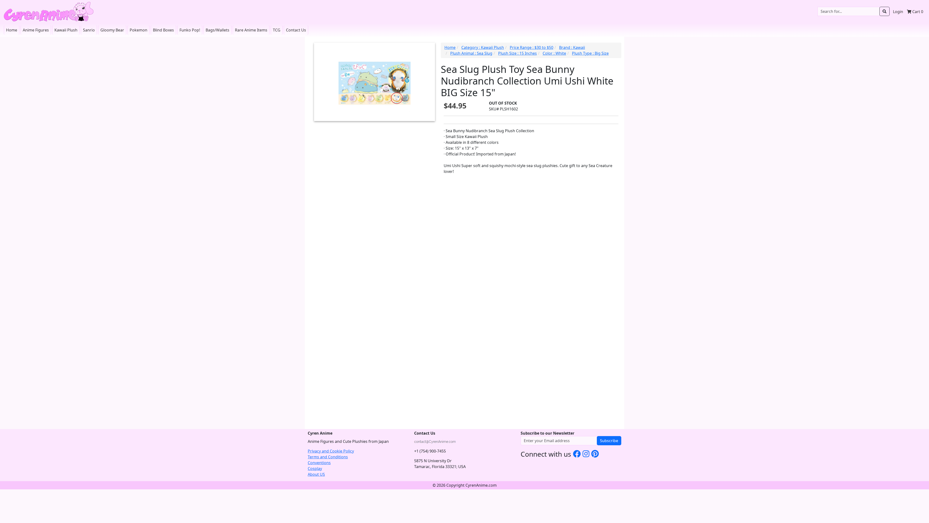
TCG (276, 30)
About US (316, 474)
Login (898, 11)
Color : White (554, 53)
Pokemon (138, 30)
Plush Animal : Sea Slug (471, 53)
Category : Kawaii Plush (482, 47)
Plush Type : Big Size (590, 53)
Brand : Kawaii (572, 47)
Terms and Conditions (328, 457)
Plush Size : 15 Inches (517, 53)
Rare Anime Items (251, 30)
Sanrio (89, 30)
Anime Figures (36, 30)
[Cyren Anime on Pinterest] (595, 453)
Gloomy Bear (112, 30)
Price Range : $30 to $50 (531, 47)
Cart (917, 11)
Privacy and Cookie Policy (331, 451)
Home (11, 30)
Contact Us (296, 30)
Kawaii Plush (65, 30)
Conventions (319, 462)
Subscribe (609, 440)
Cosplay (315, 468)
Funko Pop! (190, 30)
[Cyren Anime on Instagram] (586, 453)
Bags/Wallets (217, 30)
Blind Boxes (163, 30)
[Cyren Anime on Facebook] (577, 453)
